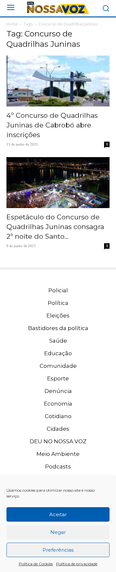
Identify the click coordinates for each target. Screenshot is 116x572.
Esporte (58, 378)
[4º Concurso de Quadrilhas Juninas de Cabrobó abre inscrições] (58, 80)
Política (58, 303)
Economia (58, 403)
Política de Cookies (36, 563)
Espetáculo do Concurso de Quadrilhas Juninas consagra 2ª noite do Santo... (55, 226)
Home (12, 24)
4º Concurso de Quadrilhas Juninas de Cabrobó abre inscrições (52, 125)
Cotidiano (58, 416)
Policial (58, 290)
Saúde (58, 340)
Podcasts (58, 466)
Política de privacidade (76, 563)
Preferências (58, 550)
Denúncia (58, 391)
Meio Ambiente (58, 454)
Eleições (58, 315)
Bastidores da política (58, 328)
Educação (58, 353)
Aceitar (58, 514)
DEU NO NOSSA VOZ (58, 441)
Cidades (58, 429)
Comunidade (58, 366)
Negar (58, 532)
